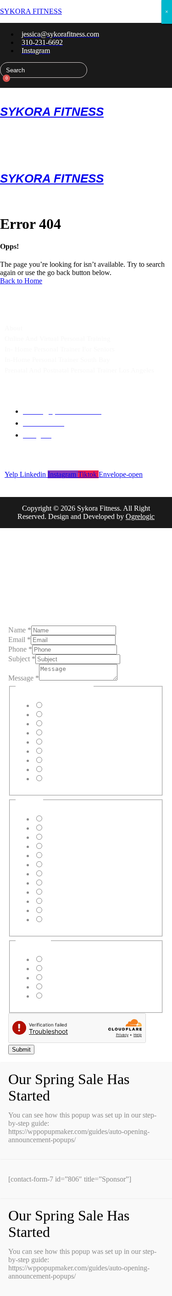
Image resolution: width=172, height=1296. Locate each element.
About (13, 328)
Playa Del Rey (65, 837)
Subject (21, 659)
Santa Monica (63, 865)
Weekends (58, 987)
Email (19, 639)
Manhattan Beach (69, 819)
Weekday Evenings (72, 978)
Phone (20, 649)
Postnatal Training (70, 733)
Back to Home (21, 281)
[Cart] (3, 83)
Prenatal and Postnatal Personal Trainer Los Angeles (79, 370)
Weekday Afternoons (74, 968)
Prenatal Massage (69, 760)
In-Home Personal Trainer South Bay (57, 359)
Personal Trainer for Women (84, 751)
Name (19, 630)
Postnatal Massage (70, 769)
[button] (86, 91)
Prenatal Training (68, 724)
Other (52, 779)
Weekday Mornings (72, 959)
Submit (21, 1049)
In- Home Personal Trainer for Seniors (60, 349)
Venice (53, 874)
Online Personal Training (80, 714)
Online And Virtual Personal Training (58, 338)
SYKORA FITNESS (31, 11)
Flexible (55, 996)
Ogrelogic (140, 516)
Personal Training (69, 705)
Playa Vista (60, 855)
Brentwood (60, 892)
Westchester (61, 910)
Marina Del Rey (67, 846)
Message (23, 678)
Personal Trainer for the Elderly (89, 742)
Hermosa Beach (67, 828)
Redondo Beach (67, 883)
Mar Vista (58, 901)
